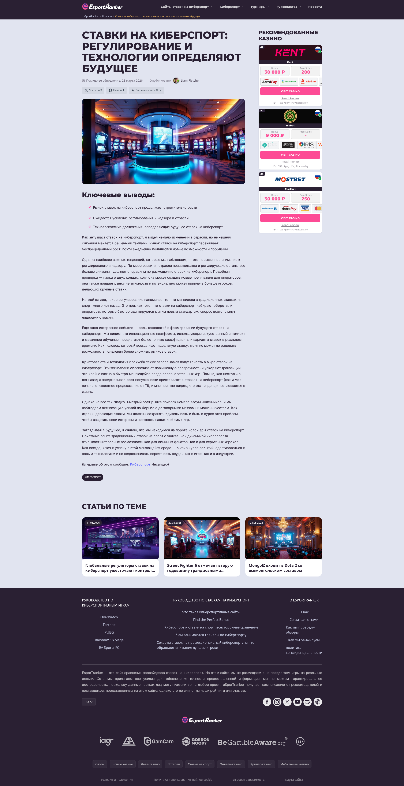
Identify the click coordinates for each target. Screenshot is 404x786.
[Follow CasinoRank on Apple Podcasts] (318, 702)
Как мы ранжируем (304, 640)
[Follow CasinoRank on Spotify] (307, 702)
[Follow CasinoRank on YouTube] (297, 702)
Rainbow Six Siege (109, 640)
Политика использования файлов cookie (183, 780)
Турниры (258, 6)
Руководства (287, 6)
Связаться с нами (303, 619)
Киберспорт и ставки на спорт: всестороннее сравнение (211, 627)
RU (87, 702)
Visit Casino (290, 91)
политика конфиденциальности (304, 650)
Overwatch (109, 617)
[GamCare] (158, 741)
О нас (304, 612)
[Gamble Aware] (253, 741)
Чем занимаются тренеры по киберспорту (211, 635)
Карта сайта (294, 780)
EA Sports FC (109, 647)
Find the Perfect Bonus (211, 619)
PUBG (109, 632)
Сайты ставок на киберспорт (185, 6)
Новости (315, 6)
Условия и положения (117, 780)
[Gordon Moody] (195, 741)
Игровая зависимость (249, 780)
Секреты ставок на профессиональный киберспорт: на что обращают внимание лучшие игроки (205, 645)
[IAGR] (107, 741)
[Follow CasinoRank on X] (287, 702)
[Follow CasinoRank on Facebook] (267, 702)
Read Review (290, 98)
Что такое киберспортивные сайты (211, 612)
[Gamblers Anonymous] (129, 741)
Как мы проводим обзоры (300, 630)
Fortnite (109, 624)
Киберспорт (230, 6)
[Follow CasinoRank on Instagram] (277, 702)
